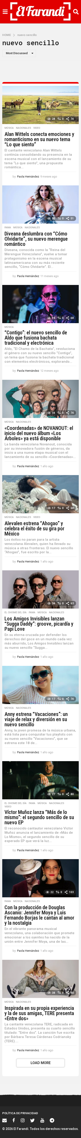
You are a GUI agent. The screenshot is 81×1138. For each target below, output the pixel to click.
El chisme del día (15, 612)
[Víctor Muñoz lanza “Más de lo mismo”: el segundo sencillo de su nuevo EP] (40, 780)
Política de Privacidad (20, 1113)
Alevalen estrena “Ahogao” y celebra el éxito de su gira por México (34, 528)
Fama (7, 227)
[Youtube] (42, 1120)
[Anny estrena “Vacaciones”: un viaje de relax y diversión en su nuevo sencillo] (40, 685)
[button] (5, 11)
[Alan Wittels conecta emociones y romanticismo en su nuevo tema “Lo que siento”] (40, 105)
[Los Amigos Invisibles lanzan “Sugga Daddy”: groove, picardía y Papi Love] (40, 589)
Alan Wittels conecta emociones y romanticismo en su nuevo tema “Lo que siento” (39, 139)
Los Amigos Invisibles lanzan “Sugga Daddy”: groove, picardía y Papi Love (38, 624)
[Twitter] (32, 1120)
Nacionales (23, 128)
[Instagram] (23, 1120)
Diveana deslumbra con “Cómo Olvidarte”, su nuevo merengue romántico (36, 239)
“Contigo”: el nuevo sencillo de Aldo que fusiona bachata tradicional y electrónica (35, 338)
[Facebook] (13, 1120)
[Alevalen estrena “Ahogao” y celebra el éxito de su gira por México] (40, 494)
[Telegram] (52, 1120)
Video (36, 128)
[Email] (4, 1120)
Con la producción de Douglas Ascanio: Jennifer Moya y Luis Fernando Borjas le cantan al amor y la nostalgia (39, 915)
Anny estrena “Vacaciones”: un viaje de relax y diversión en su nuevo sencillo (36, 719)
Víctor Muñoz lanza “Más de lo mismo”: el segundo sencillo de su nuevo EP (39, 817)
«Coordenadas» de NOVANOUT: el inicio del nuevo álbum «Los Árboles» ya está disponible (38, 433)
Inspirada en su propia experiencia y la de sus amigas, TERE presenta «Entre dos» (39, 1013)
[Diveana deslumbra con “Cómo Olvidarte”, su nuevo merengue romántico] (40, 204)
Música (9, 128)
